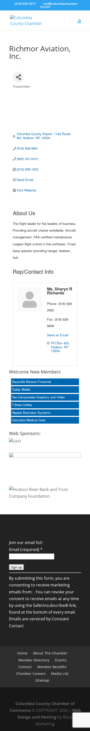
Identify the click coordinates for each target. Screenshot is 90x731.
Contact (25, 666)
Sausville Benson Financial (31, 381)
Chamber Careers (31, 673)
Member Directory (34, 660)
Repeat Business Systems (31, 412)
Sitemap (42, 680)
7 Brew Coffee (22, 404)
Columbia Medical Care (28, 420)
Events (60, 660)
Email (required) (25, 549)
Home (22, 653)
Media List (60, 673)
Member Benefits (51, 666)
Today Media (21, 389)
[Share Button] (18, 77)
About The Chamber (50, 653)
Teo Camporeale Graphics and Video (38, 397)
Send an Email (57, 335)
